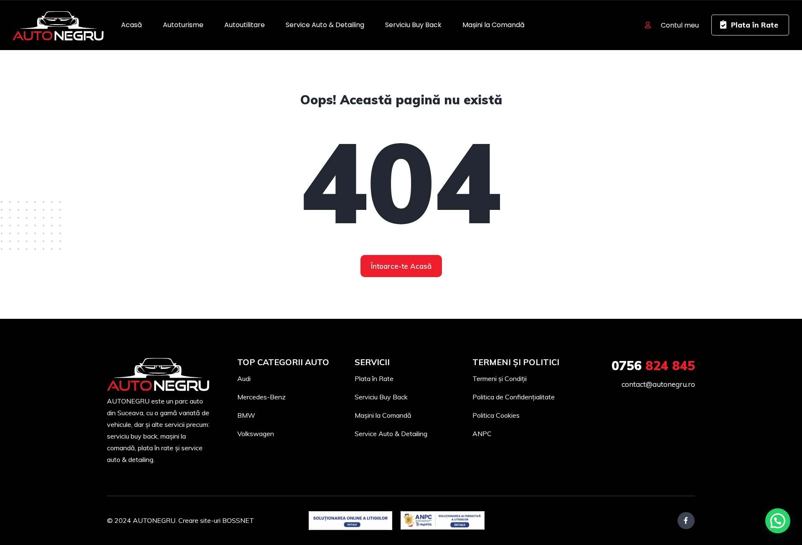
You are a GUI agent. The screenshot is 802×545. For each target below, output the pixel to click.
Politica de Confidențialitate (513, 397)
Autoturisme (183, 25)
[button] (777, 520)
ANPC (482, 433)
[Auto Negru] (58, 25)
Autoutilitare (244, 25)
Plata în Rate (374, 378)
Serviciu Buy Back (413, 25)
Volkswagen (255, 433)
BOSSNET (238, 520)
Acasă (131, 25)
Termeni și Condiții (499, 378)
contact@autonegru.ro (658, 384)
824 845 (653, 365)
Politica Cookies (496, 415)
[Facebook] (686, 520)
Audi (244, 378)
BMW (246, 415)
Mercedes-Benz (261, 397)
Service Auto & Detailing (325, 25)
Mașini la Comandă (493, 25)
